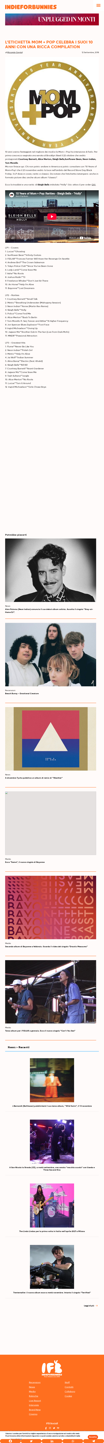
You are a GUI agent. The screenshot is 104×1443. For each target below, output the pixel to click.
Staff (67, 1383)
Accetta (93, 1437)
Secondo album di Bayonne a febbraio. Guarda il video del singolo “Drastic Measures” (46, 947)
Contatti (69, 1387)
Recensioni (34, 1383)
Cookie (68, 1396)
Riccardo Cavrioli (14, 52)
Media (32, 1392)
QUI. (94, 185)
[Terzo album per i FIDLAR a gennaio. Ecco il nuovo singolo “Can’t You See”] (50, 992)
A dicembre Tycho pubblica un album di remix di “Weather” (34, 778)
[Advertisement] (52, 1334)
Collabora (70, 1392)
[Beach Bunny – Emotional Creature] (50, 654)
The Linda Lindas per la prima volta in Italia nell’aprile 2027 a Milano (52, 1231)
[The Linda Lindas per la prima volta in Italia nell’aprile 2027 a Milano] (52, 1205)
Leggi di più (89, 1306)
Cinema (33, 1414)
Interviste (34, 1405)
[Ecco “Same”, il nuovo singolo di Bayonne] (50, 823)
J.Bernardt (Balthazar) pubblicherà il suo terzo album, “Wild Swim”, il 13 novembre (52, 1106)
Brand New (35, 1410)
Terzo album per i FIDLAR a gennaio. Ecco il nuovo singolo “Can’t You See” (40, 1031)
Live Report (35, 1401)
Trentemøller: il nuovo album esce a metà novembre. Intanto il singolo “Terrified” (52, 1293)
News (32, 1387)
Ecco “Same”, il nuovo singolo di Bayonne (25, 862)
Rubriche (33, 1396)
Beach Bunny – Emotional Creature (22, 694)
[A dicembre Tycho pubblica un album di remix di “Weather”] (50, 739)
